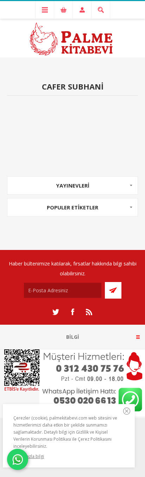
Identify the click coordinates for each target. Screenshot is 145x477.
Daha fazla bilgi (28, 456)
